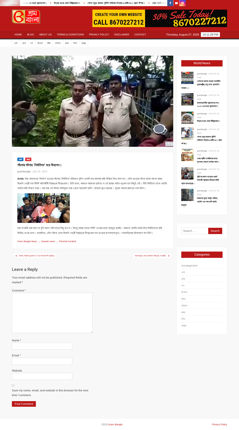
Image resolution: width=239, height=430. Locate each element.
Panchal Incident (67, 241)
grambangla (24, 171)
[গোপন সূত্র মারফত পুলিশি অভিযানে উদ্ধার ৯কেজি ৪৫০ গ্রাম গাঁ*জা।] (187, 133)
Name (16, 340)
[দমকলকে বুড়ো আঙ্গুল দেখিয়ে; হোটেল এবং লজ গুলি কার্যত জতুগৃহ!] (187, 194)
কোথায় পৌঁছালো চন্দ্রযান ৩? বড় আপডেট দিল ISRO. (37, 256)
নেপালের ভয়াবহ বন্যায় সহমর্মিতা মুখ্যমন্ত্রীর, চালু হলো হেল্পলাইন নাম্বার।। (200, 84)
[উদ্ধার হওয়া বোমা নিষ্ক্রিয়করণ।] (187, 117)
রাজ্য (67, 43)
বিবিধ (49, 43)
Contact (140, 34)
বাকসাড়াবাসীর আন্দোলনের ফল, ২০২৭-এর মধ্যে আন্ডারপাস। (208, 104)
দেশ (31, 43)
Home (18, 34)
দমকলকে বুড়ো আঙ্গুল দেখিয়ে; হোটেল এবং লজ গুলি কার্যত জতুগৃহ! (199, 201)
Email (16, 355)
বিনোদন (40, 43)
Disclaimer (121, 34)
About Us (45, 34)
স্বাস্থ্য (83, 43)
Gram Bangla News (27, 241)
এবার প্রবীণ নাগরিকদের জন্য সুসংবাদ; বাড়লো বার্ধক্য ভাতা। (167, 3)
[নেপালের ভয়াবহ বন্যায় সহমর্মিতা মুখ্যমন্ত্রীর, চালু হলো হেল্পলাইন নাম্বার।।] (187, 77)
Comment (19, 290)
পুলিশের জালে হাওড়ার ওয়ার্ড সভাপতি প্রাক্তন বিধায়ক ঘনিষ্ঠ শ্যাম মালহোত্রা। (200, 180)
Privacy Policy (99, 34)
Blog (30, 34)
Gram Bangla (115, 424)
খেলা (16, 43)
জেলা (24, 43)
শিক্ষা (75, 43)
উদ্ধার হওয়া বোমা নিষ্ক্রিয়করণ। (57, 3)
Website (17, 370)
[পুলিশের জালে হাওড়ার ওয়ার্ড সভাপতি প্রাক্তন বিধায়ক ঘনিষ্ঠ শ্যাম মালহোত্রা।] (187, 173)
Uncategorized (189, 265)
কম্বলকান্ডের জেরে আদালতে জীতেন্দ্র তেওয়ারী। (151, 256)
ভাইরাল (58, 43)
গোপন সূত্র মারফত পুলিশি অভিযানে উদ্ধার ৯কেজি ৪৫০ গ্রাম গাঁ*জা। (106, 3)
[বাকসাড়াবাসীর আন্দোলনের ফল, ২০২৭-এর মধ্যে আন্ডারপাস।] (187, 99)
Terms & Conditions (70, 34)
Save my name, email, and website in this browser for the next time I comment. (50, 393)
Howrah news (48, 241)
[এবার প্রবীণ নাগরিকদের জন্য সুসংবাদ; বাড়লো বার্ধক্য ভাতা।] (187, 154)
